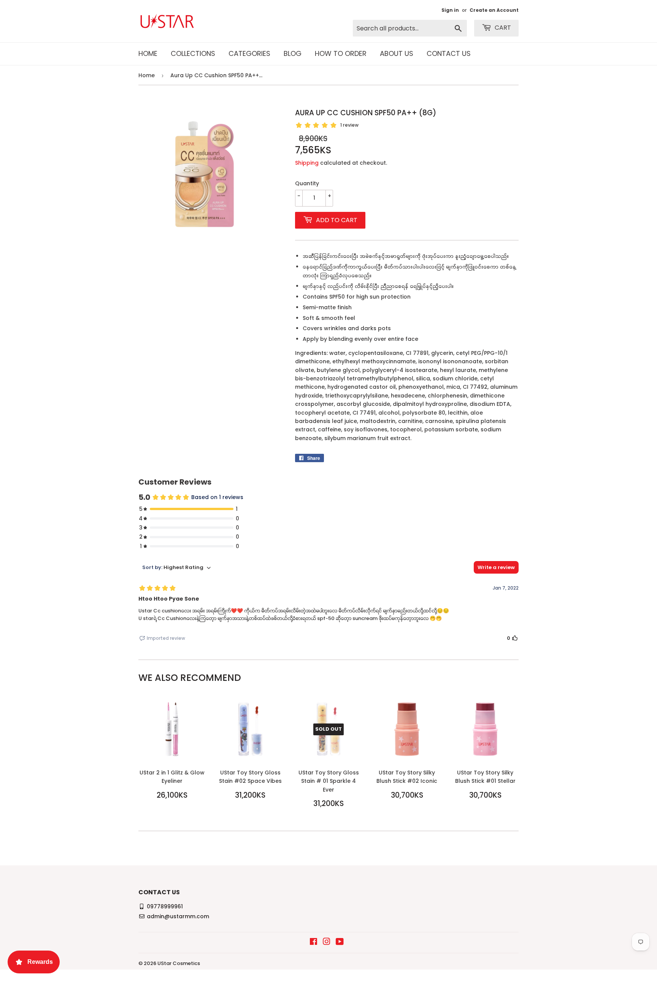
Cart (502, 27)
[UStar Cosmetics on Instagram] (326, 942)
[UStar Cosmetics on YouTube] (340, 942)
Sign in (450, 10)
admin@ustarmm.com (178, 916)
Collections (193, 53)
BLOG (293, 53)
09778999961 (165, 906)
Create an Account (494, 10)
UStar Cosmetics (178, 963)
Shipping (307, 163)
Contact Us (449, 53)
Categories (249, 53)
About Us (396, 53)
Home (147, 53)
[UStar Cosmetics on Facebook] (313, 942)
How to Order (341, 53)
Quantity (307, 183)
